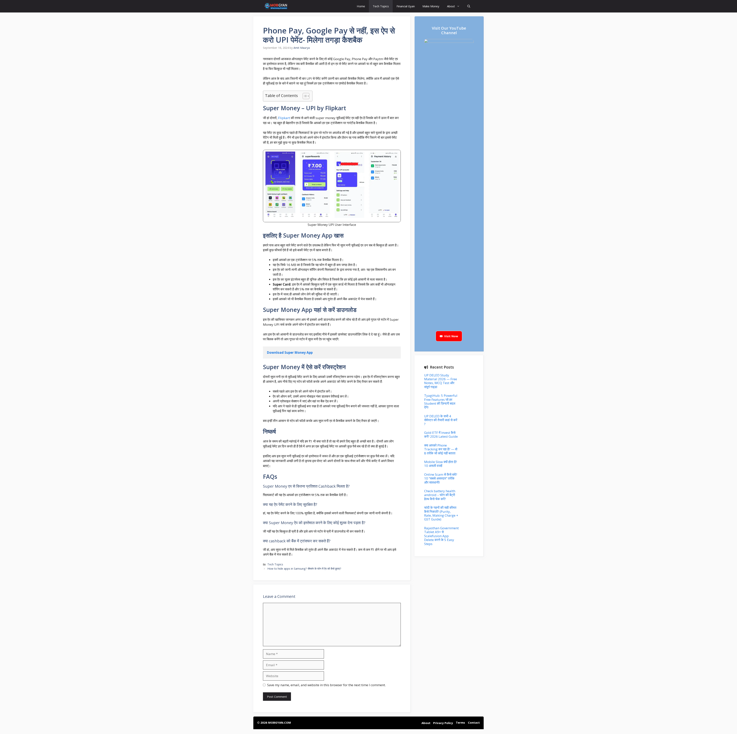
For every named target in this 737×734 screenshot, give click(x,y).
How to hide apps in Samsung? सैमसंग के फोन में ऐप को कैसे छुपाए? (304, 568)
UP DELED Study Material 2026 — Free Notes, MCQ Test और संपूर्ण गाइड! (440, 381)
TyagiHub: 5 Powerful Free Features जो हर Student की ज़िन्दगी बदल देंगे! (440, 401)
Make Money (430, 6)
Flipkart (284, 118)
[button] (469, 6)
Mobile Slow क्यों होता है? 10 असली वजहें (440, 464)
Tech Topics (381, 6)
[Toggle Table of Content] (304, 96)
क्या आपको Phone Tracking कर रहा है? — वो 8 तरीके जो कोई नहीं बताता (440, 449)
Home (361, 6)
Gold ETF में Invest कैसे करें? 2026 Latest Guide (441, 434)
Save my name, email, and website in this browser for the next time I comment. (326, 685)
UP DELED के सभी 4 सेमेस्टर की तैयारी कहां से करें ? (440, 420)
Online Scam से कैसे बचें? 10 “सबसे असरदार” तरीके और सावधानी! (440, 478)
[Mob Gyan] (276, 6)
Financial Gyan (406, 6)
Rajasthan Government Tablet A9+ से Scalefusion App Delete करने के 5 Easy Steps (441, 536)
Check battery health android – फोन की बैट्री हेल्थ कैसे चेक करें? (439, 495)
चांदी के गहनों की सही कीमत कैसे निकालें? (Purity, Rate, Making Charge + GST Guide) (441, 513)
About (451, 6)
